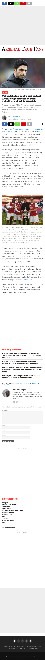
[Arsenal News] (8, 528)
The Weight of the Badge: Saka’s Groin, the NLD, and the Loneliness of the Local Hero (21, 377)
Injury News (7, 509)
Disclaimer (20, 646)
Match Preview (8, 512)
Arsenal (16, 383)
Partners (23, 648)
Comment (5, 410)
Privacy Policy (13, 648)
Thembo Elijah (15, 116)
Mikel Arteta (6, 385)
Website (4, 435)
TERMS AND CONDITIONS (33, 646)
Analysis (5, 503)
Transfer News (8, 520)
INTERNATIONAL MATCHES (12, 510)
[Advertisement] (22, 22)
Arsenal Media (28, 280)
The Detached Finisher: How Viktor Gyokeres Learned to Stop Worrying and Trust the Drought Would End (22, 355)
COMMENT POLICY (9, 646)
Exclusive (6, 507)
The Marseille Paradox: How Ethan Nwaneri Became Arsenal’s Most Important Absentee (20, 362)
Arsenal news (25, 383)
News (4, 516)
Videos (4, 522)
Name (4, 425)
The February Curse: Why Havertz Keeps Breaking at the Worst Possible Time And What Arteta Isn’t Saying (22, 369)
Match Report (7, 514)
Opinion (5, 518)
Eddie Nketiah (34, 383)
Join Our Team (33, 648)
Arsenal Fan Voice (9, 505)
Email (4, 430)
